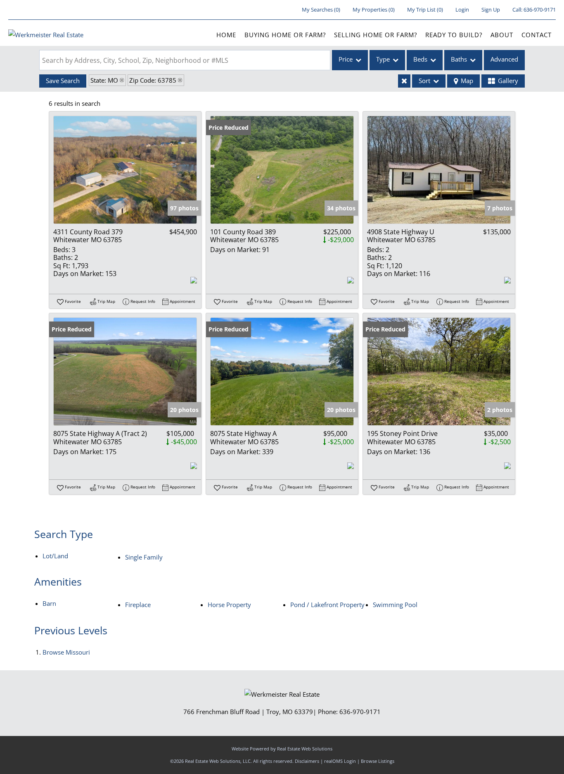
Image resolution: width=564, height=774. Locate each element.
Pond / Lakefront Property (327, 604)
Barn (49, 603)
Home (226, 35)
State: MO (104, 80)
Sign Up (490, 9)
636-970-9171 (540, 9)
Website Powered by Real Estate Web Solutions (282, 748)
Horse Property (229, 604)
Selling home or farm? (375, 35)
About (502, 35)
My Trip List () (425, 9)
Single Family (144, 557)
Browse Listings (377, 761)
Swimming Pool (395, 604)
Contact (536, 35)
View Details (125, 170)
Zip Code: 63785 (152, 80)
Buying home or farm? (285, 35)
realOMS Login (340, 761)
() (321, 9)
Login (462, 9)
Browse (66, 652)
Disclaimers (307, 761)
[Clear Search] (404, 81)
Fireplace (138, 604)
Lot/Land (55, 556)
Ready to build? (453, 35)
